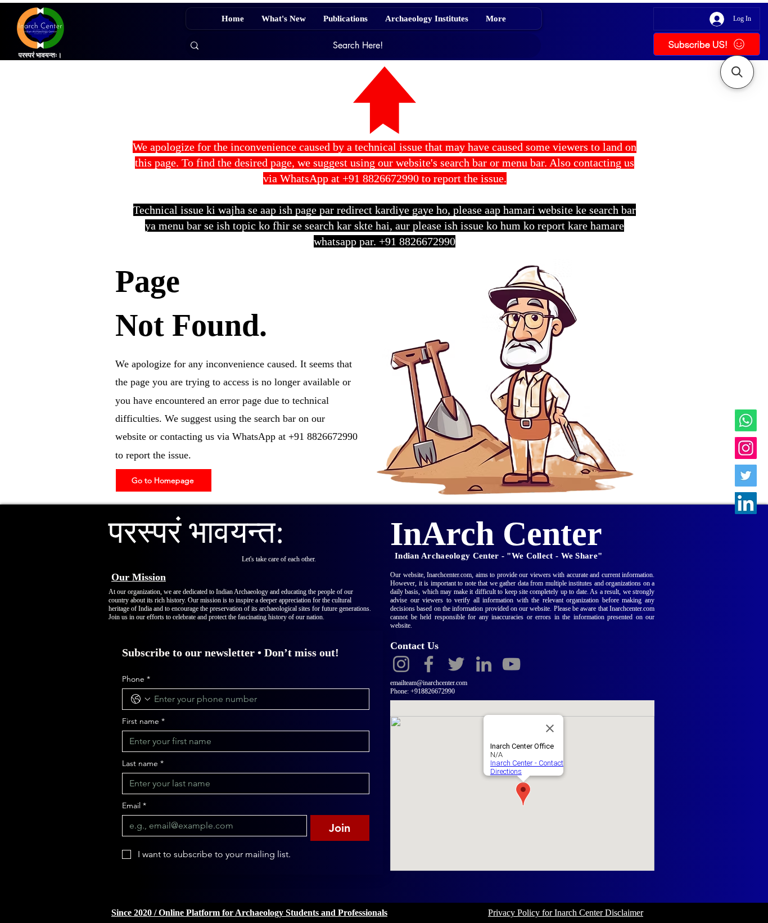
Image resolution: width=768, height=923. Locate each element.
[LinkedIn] (746, 503)
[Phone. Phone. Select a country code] (140, 699)
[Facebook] (429, 664)
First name (143, 721)
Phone (136, 679)
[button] (737, 72)
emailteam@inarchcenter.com (428, 683)
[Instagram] (746, 448)
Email (134, 806)
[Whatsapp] (746, 420)
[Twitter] (746, 476)
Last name (143, 763)
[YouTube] (511, 664)
